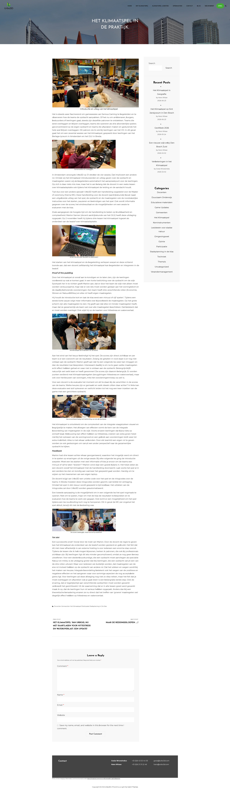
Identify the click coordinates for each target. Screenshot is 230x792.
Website (61, 715)
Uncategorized (162, 267)
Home (130, 6)
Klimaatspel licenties (160, 6)
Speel (220, 6)
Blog (199, 6)
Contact (189, 6)
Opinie (162, 241)
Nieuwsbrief (209, 6)
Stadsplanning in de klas (98, 606)
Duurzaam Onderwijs (162, 197)
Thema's (162, 262)
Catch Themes (132, 787)
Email (60, 705)
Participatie (85, 606)
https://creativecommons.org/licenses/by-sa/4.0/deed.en (103, 778)
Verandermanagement (162, 272)
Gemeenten (65, 606)
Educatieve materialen (161, 202)
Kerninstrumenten (161, 222)
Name (60, 695)
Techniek (161, 257)
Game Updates (162, 207)
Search (152, 63)
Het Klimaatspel (142, 6)
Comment (62, 666)
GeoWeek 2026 (162, 128)
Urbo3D (108, 787)
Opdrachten (177, 6)
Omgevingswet (161, 236)
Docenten (57, 606)
